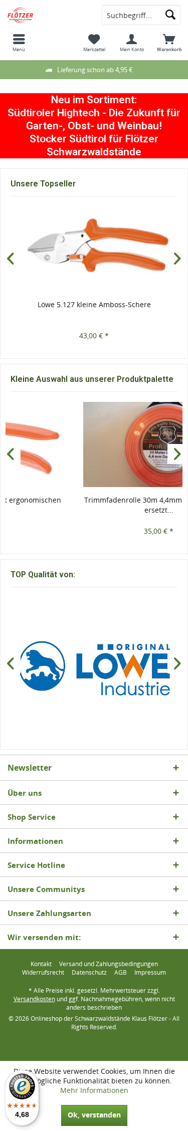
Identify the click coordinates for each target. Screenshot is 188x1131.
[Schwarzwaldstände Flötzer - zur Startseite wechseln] (47, 15)
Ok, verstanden (94, 1114)
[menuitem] (19, 42)
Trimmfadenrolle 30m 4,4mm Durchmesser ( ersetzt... (94, 505)
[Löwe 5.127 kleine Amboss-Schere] (94, 249)
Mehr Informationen (94, 1090)
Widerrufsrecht (43, 973)
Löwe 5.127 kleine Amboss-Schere (94, 304)
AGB (120, 973)
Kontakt (41, 964)
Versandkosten (34, 999)
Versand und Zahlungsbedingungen (108, 964)
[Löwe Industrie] (94, 668)
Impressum (150, 973)
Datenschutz (89, 973)
